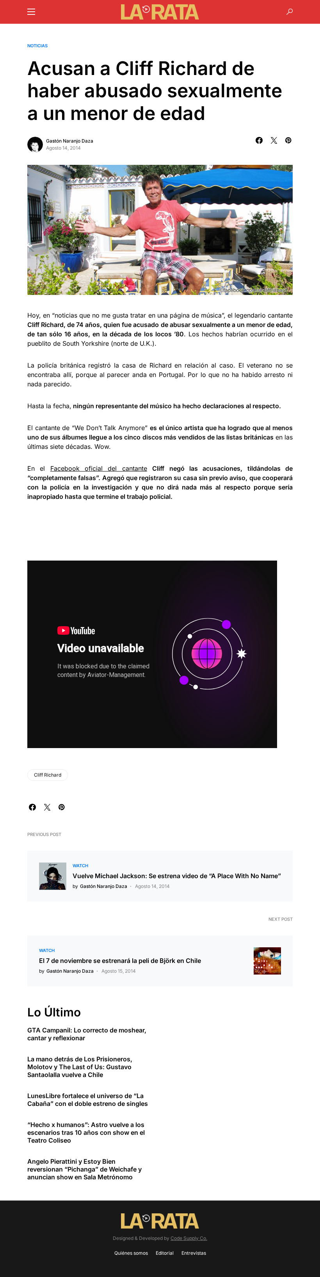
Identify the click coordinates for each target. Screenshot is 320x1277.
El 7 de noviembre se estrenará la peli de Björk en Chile (120, 960)
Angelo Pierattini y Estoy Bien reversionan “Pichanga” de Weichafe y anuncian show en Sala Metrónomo (84, 1169)
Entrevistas (193, 1253)
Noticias (37, 45)
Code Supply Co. (189, 1238)
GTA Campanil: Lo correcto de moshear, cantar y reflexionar (86, 1034)
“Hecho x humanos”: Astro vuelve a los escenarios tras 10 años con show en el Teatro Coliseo (86, 1132)
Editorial (165, 1253)
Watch (80, 865)
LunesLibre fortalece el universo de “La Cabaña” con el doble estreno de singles (87, 1099)
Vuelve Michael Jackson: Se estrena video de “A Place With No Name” (177, 876)
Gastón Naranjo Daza (69, 141)
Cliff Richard (47, 775)
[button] (31, 12)
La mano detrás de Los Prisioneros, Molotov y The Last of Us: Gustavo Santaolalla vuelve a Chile (79, 1067)
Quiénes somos (131, 1253)
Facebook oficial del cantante (98, 468)
